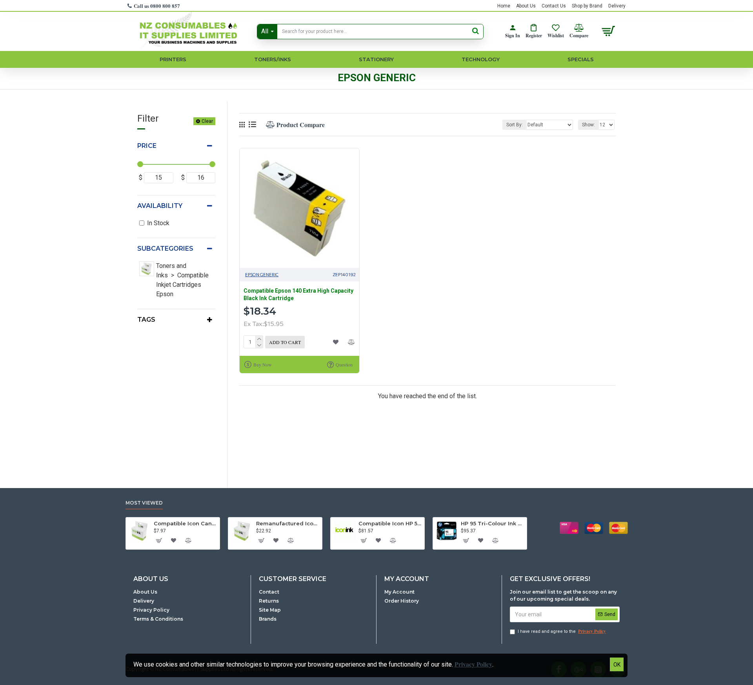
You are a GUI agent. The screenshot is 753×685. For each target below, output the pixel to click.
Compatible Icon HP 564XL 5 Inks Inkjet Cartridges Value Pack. (390, 523)
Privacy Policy (473, 664)
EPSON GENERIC (261, 274)
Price (146, 145)
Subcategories (165, 248)
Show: (588, 125)
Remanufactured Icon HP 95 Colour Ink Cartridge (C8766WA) (287, 523)
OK (616, 664)
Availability (159, 206)
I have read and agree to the (562, 631)
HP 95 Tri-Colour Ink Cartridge (492, 523)
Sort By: (514, 125)
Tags (146, 319)
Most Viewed (144, 503)
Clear (207, 121)
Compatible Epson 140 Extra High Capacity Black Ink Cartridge (298, 294)
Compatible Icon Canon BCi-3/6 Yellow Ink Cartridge (185, 523)
